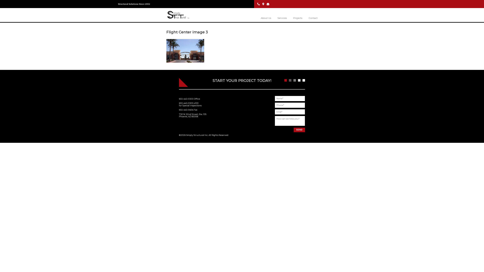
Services (282, 18)
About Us (266, 18)
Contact (313, 18)
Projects (297, 18)
